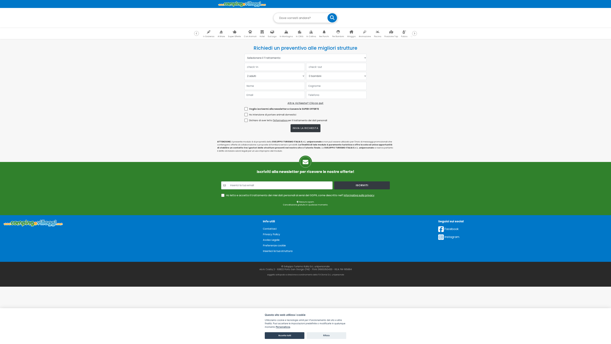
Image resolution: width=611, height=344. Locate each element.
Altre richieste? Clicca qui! (305, 103)
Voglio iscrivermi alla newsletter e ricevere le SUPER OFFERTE (284, 109)
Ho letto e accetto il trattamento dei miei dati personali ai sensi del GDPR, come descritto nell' (300, 195)
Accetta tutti (284, 335)
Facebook (451, 229)
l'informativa (280, 120)
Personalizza (283, 327)
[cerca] (332, 18)
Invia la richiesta (305, 128)
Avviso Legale (271, 240)
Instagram (451, 237)
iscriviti (362, 185)
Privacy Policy (271, 234)
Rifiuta (326, 335)
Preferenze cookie (274, 245)
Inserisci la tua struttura (277, 251)
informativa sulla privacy (359, 195)
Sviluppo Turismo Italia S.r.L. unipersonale (307, 266)
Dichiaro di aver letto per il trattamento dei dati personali (288, 120)
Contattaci (270, 229)
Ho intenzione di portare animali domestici (272, 114)
